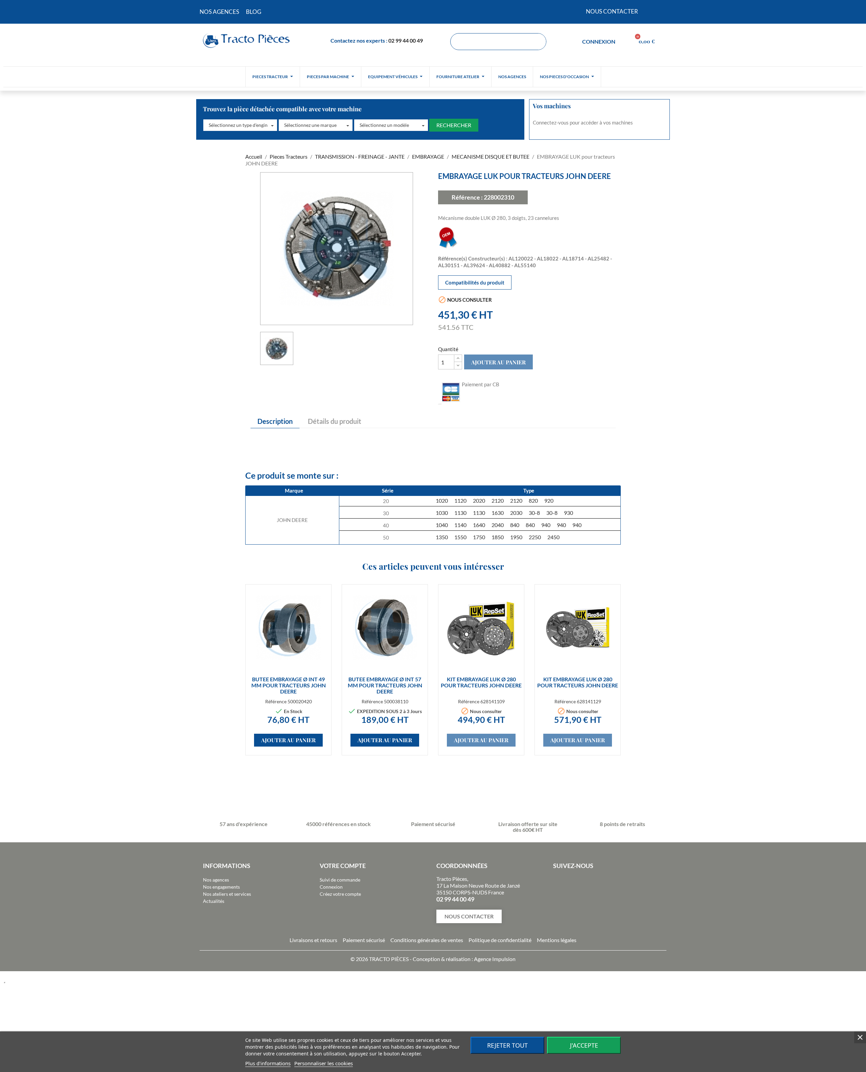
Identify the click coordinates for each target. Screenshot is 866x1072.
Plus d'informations (268, 1063)
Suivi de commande (340, 880)
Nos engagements (221, 887)
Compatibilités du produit (474, 282)
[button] (240, 125)
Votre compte (343, 865)
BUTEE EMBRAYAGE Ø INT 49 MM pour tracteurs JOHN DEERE (288, 685)
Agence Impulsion (495, 959)
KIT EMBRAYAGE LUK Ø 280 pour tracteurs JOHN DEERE (481, 682)
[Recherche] (537, 41)
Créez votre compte (340, 894)
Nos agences (216, 880)
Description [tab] (275, 421)
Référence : (467, 197)
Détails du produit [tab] (334, 421)
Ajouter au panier (498, 362)
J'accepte (584, 1045)
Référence (276, 701)
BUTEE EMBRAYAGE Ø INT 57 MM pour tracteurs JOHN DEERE (385, 685)
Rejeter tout (507, 1045)
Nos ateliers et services (227, 894)
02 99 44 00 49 (405, 40)
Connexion (331, 887)
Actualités (213, 901)
